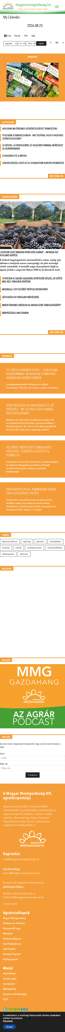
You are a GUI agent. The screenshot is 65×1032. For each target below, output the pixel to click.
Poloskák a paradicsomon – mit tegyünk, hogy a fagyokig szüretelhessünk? (32, 137)
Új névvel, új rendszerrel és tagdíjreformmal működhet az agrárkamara (32, 147)
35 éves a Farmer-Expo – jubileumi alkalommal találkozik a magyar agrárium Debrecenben (32, 374)
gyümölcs (40, 541)
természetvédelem (54, 547)
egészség (27, 541)
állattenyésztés (8, 554)
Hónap (17, 35)
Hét (25, 35)
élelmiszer (24, 554)
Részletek (8, 1021)
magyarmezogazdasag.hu (33, 4)
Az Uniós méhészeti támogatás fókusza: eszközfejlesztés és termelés (29, 451)
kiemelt (18, 547)
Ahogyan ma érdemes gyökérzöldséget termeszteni (29, 128)
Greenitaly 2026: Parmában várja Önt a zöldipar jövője (31, 491)
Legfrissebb (8, 122)
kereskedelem (55, 541)
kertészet (6, 547)
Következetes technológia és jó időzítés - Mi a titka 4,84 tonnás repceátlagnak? (30, 409)
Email (2, 753)
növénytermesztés (34, 547)
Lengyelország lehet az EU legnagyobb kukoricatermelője (33, 163)
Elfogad (9, 1027)
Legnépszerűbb (9, 197)
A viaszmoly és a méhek (14, 155)
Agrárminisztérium (9, 541)
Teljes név (4, 763)
